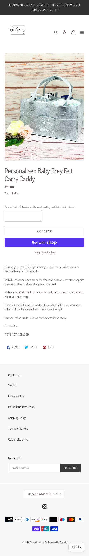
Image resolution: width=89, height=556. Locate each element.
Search (12, 385)
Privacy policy (16, 396)
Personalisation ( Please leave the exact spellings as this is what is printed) (40, 207)
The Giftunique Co (38, 542)
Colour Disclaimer (18, 439)
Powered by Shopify (57, 542)
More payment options (44, 252)
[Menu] (82, 32)
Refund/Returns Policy (21, 407)
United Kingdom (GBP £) (43, 494)
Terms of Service (18, 428)
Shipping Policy (17, 418)
